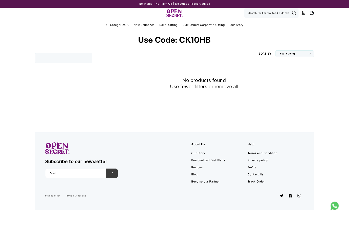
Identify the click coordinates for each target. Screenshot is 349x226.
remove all (226, 86)
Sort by (265, 53)
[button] (117, 25)
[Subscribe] (112, 173)
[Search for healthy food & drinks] (294, 12)
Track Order (256, 181)
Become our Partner (205, 181)
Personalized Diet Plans (208, 160)
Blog (194, 174)
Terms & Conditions (75, 195)
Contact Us (256, 174)
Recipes (197, 167)
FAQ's (252, 167)
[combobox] (271, 13)
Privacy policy (258, 160)
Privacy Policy (52, 195)
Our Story (198, 153)
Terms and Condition (262, 153)
